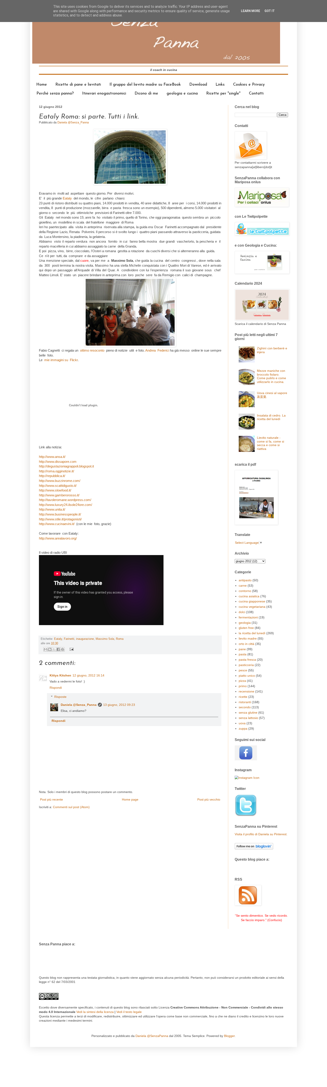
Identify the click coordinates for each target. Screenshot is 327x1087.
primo (243, 686)
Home (41, 85)
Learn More (250, 11)
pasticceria (246, 665)
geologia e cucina (182, 94)
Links (220, 85)
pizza (242, 680)
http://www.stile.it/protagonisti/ (60, 519)
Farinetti (69, 638)
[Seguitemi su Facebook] (246, 759)
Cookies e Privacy (249, 85)
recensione (246, 691)
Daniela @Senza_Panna (79, 705)
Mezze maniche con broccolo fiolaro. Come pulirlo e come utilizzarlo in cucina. (271, 376)
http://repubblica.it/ (52, 476)
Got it (269, 11)
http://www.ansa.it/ (52, 457)
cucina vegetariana (252, 606)
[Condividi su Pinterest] (62, 649)
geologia (245, 622)
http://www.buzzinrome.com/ (60, 481)
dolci (242, 612)
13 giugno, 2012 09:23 (119, 705)
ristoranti (245, 702)
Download (198, 85)
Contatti (256, 94)
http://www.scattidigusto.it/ (58, 485)
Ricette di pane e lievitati (78, 85)
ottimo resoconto (92, 350)
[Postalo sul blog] (50, 649)
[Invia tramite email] (45, 649)
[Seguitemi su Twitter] (246, 815)
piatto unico (247, 675)
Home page (130, 799)
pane (242, 649)
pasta (242, 654)
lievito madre (248, 638)
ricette (243, 696)
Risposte (60, 696)
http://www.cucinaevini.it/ (57, 524)
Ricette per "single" (223, 94)
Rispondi (56, 687)
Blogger (229, 1036)
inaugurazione (85, 638)
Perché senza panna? (55, 94)
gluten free (246, 628)
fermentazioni (248, 617)
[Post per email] (71, 649)
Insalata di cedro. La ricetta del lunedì (271, 417)
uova (242, 723)
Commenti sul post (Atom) (71, 807)
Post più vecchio (208, 799)
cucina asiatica (249, 596)
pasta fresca (247, 659)
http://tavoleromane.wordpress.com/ (65, 500)
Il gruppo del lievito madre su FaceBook (145, 85)
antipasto (245, 580)
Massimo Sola (105, 638)
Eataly (68, 198)
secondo (245, 707)
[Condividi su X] (54, 649)
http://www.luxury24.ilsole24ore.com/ (66, 505)
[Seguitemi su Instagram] (247, 777)
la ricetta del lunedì (252, 633)
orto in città (246, 644)
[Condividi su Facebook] (58, 649)
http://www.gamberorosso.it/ (59, 495)
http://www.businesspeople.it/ (60, 514)
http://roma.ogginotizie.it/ (56, 471)
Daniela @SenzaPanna (151, 1036)
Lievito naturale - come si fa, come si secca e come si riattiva (270, 443)
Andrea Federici (157, 350)
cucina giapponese (252, 601)
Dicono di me (146, 94)
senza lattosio (248, 718)
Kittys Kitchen (60, 675)
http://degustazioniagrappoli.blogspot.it (66, 466)
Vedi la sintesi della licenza (95, 1012)
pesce (243, 670)
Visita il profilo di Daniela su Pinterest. (261, 834)
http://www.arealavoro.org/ (58, 538)
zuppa (243, 728)
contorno (245, 591)
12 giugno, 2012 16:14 (88, 675)
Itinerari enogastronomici (104, 94)
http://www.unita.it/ (52, 509)
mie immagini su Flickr (61, 360)
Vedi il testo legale (129, 1012)
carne (243, 585)
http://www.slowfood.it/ (55, 490)
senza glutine (248, 712)
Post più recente (51, 799)
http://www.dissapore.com (58, 461)
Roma (119, 638)
